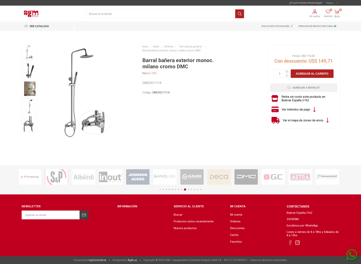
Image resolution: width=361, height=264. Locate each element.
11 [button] (191, 189)
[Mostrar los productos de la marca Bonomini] (303, 177)
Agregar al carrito (312, 73)
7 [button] (178, 189)
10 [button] (188, 189)
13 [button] (197, 189)
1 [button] (160, 189)
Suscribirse (84, 215)
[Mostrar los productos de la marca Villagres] (330, 177)
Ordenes (235, 221)
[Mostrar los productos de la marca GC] (249, 177)
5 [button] (172, 189)
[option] (32, 177)
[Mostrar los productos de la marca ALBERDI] (59, 177)
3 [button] (166, 189)
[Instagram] (297, 243)
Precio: (297, 55)
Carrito (234, 235)
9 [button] (185, 189)
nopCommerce (97, 260)
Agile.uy (132, 260)
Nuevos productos (185, 228)
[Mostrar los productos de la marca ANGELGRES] (140, 177)
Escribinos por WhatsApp (302, 225)
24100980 (293, 219)
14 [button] (200, 189)
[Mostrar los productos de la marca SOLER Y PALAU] (32, 177)
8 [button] (181, 189)
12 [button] (194, 189)
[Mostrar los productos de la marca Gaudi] (168, 177)
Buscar (239, 13)
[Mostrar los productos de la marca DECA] (195, 177)
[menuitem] (200, 214)
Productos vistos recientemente (194, 221)
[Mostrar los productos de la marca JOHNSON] (113, 177)
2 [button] (163, 189)
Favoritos (236, 241)
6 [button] (175, 189)
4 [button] (169, 189)
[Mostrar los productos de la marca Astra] (276, 177)
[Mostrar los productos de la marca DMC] (222, 177)
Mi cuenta (314, 16)
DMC (154, 73)
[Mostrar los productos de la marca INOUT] (86, 177)
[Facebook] (290, 243)
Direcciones (237, 228)
